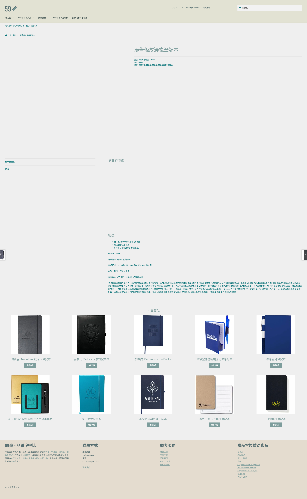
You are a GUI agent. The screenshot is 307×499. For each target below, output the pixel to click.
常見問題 (164, 458)
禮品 (13, 461)
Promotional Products (246, 467)
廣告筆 (8, 17)
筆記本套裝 (162, 65)
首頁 (9, 35)
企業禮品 (142, 65)
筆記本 (28, 25)
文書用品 (26, 455)
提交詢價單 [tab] (10, 162)
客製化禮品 (15, 458)
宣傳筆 (54, 452)
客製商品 (241, 455)
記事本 (170, 65)
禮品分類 (42, 17)
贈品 (25, 458)
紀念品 (240, 452)
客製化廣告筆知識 (79, 17)
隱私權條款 (165, 464)
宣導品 (31, 458)
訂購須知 (164, 452)
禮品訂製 (241, 473)
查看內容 (30, 365)
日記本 (148, 65)
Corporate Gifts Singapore (248, 464)
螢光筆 (34, 25)
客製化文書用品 (24, 17)
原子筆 (21, 25)
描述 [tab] (7, 169)
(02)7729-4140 (177, 7)
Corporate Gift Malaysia (247, 470)
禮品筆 (62, 452)
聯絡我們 (206, 7)
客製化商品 (242, 476)
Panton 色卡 (165, 461)
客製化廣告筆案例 (60, 17)
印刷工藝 (164, 455)
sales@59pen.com (193, 7)
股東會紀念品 (42, 458)
